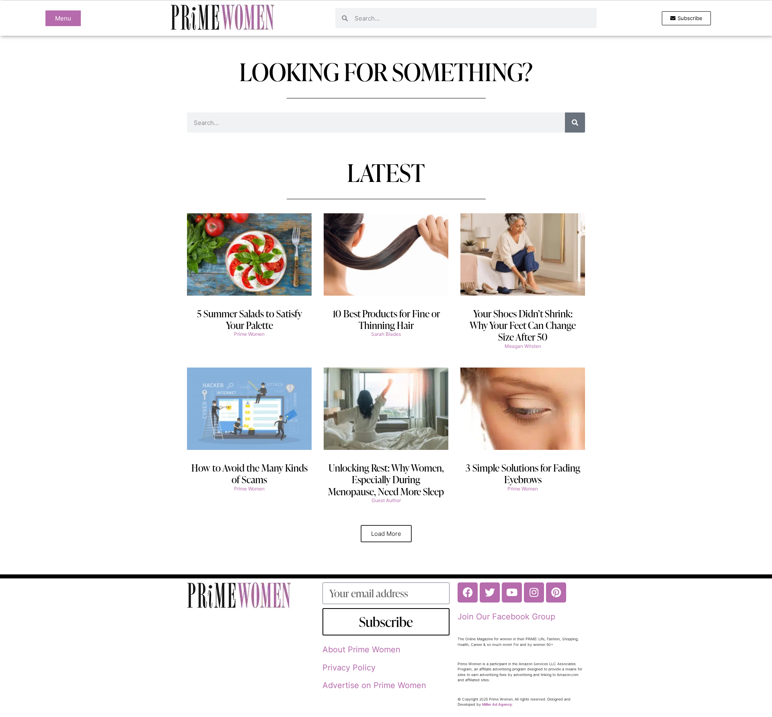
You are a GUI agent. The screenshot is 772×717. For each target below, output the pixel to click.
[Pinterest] (556, 592)
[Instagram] (534, 592)
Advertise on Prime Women (374, 685)
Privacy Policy (349, 667)
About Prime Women (361, 649)
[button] (386, 533)
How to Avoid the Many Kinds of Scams (249, 473)
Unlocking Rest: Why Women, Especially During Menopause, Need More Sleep (386, 479)
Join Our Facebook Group (506, 616)
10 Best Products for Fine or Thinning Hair (386, 319)
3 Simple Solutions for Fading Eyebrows (523, 473)
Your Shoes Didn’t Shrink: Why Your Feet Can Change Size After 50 (523, 325)
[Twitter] (490, 592)
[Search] (575, 122)
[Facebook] (468, 592)
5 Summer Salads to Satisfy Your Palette (249, 319)
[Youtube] (512, 592)
